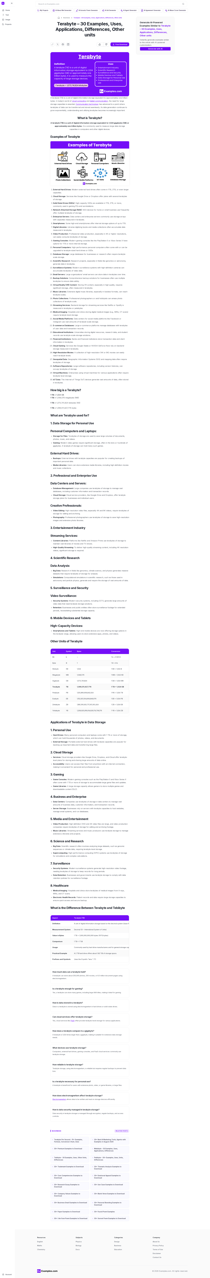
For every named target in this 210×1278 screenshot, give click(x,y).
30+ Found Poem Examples (104, 1212)
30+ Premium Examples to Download (68, 1149)
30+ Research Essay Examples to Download (66, 1186)
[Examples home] (47, 1271)
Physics (79, 1242)
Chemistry (41, 1249)
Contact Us (157, 1257)
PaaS (72, 1021)
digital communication (99, 101)
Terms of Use (158, 1249)
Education (118, 1249)
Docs (78, 1249)
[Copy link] (52, 44)
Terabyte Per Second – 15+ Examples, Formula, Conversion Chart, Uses (68, 1141)
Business (66, 18)
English (40, 1242)
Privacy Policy (158, 1245)
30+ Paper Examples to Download (67, 1212)
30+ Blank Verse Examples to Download (109, 1194)
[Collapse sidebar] (11, 3)
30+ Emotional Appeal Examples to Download (107, 1177)
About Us (156, 1242)
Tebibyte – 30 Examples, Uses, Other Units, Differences (70, 1159)
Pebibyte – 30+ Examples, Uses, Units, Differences (108, 1159)
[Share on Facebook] (63, 44)
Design (117, 1242)
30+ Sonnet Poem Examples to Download (110, 1218)
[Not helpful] (106, 44)
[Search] (183, 4)
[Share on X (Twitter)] (58, 44)
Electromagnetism (59, 1099)
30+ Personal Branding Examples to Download (107, 1204)
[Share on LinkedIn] (68, 44)
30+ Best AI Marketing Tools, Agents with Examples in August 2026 (110, 1141)
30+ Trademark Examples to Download (69, 1167)
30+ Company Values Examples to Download (67, 1195)
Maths (39, 1245)
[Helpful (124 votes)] (100, 44)
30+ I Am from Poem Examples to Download (70, 1218)
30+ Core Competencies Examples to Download (68, 1177)
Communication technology (87, 104)
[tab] (43, 10)
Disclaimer (157, 1253)
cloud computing (79, 101)
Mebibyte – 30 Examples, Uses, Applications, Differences (106, 1150)
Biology (78, 1245)
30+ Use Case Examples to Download (108, 1185)
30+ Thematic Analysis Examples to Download (107, 1168)
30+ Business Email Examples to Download (70, 1203)
